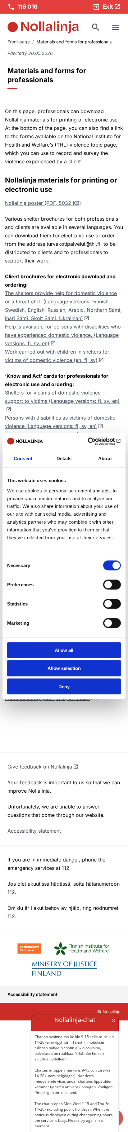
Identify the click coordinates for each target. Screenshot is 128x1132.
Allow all (64, 650)
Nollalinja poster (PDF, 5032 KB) (43, 203)
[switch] (112, 584)
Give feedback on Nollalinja (39, 767)
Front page (18, 41)
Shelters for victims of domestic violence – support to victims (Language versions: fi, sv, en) (62, 397)
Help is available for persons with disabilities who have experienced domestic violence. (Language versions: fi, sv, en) (63, 335)
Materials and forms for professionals (74, 41)
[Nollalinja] (43, 27)
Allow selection (64, 668)
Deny (64, 686)
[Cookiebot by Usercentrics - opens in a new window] (93, 441)
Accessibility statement (34, 831)
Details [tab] (64, 458)
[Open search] (96, 27)
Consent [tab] (23, 458)
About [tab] (105, 458)
